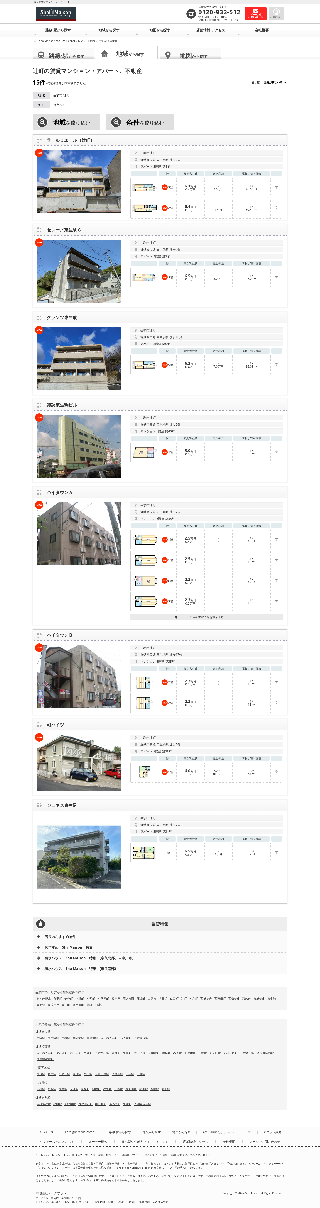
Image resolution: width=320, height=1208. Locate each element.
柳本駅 (96, 1089)
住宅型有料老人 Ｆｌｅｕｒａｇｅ (145, 1141)
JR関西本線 (43, 1068)
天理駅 (74, 1089)
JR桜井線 (41, 1083)
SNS (249, 1132)
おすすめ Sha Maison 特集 (69, 947)
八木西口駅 (247, 1053)
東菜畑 (41, 1005)
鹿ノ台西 (128, 999)
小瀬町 (80, 999)
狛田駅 (57, 1104)
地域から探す (109, 30)
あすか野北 (44, 999)
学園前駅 (78, 1038)
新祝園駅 (70, 1104)
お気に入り (276, 17)
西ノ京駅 (75, 1053)
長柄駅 (85, 1089)
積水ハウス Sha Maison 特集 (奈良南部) (80, 968)
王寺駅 (130, 1074)
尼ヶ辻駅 (61, 1053)
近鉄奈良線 (43, 1031)
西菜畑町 (220, 999)
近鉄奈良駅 (141, 1038)
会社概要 (262, 30)
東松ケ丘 (53, 1005)
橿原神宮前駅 (45, 1059)
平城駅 (127, 1104)
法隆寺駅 (117, 1074)
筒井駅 (116, 1053)
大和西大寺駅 (109, 1038)
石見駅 (177, 1053)
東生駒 (271, 999)
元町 (89, 1005)
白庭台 (152, 999)
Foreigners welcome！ (81, 1132)
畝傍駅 (143, 1089)
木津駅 (52, 1074)
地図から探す (160, 30)
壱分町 (68, 999)
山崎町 (99, 1005)
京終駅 (41, 1089)
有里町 (57, 999)
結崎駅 (166, 1053)
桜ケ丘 (116, 999)
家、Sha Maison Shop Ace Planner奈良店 (58, 41)
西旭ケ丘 (206, 999)
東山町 (66, 1005)
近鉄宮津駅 (44, 1104)
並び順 (256, 82)
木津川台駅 (85, 1104)
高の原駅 (114, 1104)
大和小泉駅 (102, 1074)
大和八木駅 (230, 1053)
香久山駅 (131, 1089)
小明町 (91, 999)
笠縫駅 (202, 1053)
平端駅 (127, 1053)
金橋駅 (154, 1089)
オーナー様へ (98, 1141)
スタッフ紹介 (272, 1132)
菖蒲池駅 (92, 1038)
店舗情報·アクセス (210, 30)
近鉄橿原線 (43, 1046)
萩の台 (246, 999)
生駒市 (91, 41)
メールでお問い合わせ (264, 1141)
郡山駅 (88, 1074)
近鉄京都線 (43, 1098)
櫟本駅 (63, 1089)
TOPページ (45, 1132)
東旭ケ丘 (259, 999)
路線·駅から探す (58, 30)
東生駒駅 (53, 1038)
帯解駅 (52, 1089)
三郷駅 (141, 1074)
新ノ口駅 (215, 1053)
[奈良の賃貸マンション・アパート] (111, 14)
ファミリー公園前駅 (147, 1053)
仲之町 (193, 999)
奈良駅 (77, 1074)
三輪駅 (118, 1089)
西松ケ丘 (234, 999)
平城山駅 (64, 1074)
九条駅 (88, 1053)
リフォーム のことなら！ (57, 1141)
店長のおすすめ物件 (60, 936)
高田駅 (166, 1089)
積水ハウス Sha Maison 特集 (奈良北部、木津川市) (89, 958)
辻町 (184, 999)
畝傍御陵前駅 (265, 1053)
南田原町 (78, 1005)
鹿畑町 (141, 999)
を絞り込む (71, 122)
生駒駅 (41, 1038)
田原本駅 (190, 1053)
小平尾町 (103, 999)
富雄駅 (66, 1038)
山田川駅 (100, 1104)
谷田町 (163, 999)
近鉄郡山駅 (102, 1053)
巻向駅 (107, 1089)
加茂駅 (41, 1074)
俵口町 (174, 999)
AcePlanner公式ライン (218, 1132)
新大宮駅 (125, 1038)
